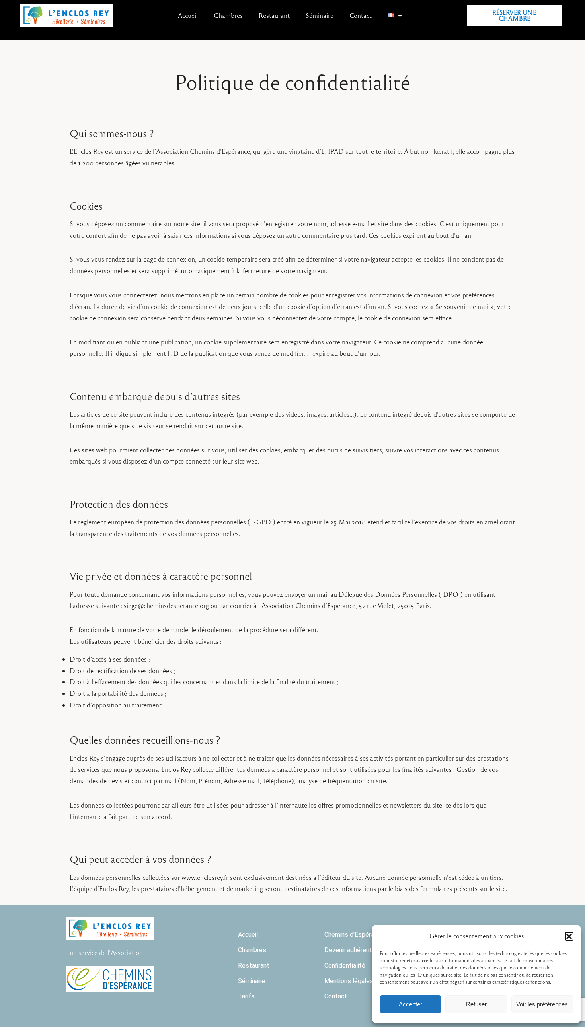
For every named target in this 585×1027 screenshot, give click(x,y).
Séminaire (319, 15)
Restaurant (274, 15)
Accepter (410, 1004)
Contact (360, 15)
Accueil (188, 15)
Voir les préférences (542, 1004)
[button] (569, 936)
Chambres (228, 15)
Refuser (476, 1004)
